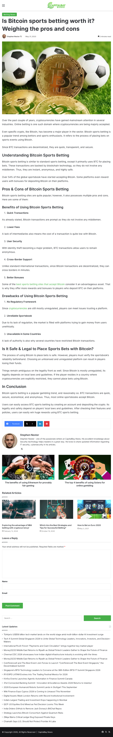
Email (4, 593)
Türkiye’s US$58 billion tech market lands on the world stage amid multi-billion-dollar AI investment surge (53, 634)
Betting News (9, 14)
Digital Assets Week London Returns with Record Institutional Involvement (39, 696)
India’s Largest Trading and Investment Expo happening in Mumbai (35, 700)
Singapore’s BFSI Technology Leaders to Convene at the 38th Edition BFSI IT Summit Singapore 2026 (52, 670)
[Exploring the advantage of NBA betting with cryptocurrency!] (19, 511)
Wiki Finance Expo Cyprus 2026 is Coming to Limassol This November (37, 691)
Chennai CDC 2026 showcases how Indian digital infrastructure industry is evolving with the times (50, 654)
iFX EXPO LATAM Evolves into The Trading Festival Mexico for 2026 (36, 674)
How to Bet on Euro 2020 (89, 525)
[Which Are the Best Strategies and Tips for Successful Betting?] (56, 511)
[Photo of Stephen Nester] (4, 36)
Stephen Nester (13, 36)
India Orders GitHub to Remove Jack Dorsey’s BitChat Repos (33, 708)
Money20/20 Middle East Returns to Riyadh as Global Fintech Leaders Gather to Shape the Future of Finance (55, 650)
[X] (21, 449)
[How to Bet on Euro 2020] (94, 511)
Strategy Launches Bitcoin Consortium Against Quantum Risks (33, 713)
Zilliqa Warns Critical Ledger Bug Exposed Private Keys (29, 717)
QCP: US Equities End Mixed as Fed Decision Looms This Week (34, 704)
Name (4, 581)
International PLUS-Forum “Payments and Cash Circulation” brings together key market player (48, 646)
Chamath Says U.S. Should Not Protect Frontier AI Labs (30, 721)
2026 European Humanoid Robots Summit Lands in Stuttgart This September (40, 687)
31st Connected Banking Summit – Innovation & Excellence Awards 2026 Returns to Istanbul (48, 683)
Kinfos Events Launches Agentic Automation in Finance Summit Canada (38, 678)
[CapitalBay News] (56, 5)
